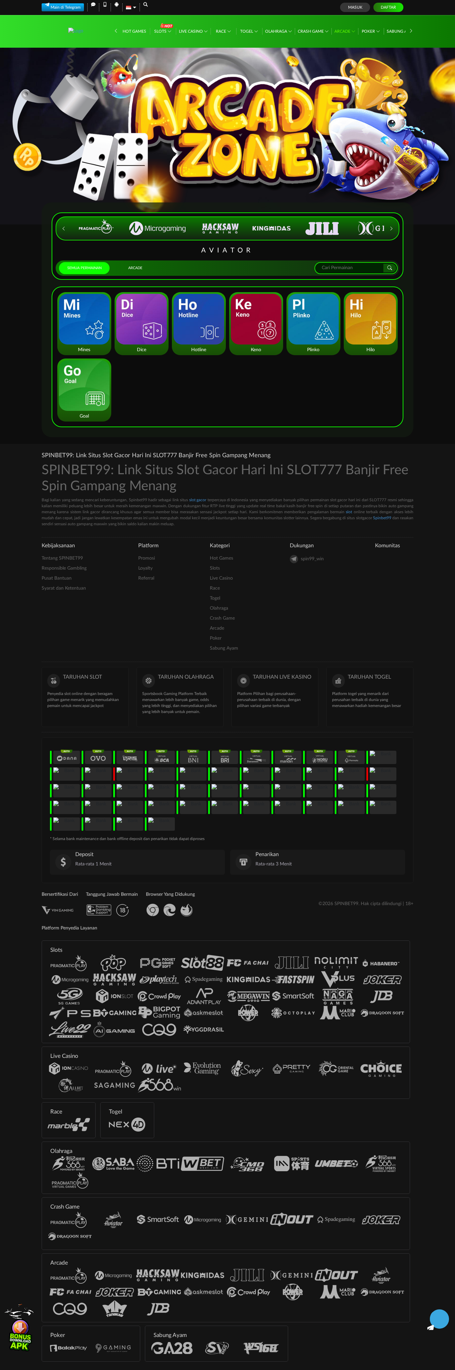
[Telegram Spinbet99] (438, 1319)
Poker (369, 31)
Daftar (388, 7)
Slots (161, 31)
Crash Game (311, 31)
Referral (146, 578)
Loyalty (145, 568)
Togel (247, 31)
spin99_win (312, 559)
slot (349, 512)
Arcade (342, 31)
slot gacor (197, 500)
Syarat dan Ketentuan (64, 588)
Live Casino (191, 31)
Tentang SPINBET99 (62, 558)
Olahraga (276, 31)
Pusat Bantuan (57, 578)
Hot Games (134, 31)
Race (221, 31)
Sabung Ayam (401, 31)
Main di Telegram (66, 7)
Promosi (146, 558)
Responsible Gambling (64, 568)
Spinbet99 (382, 518)
